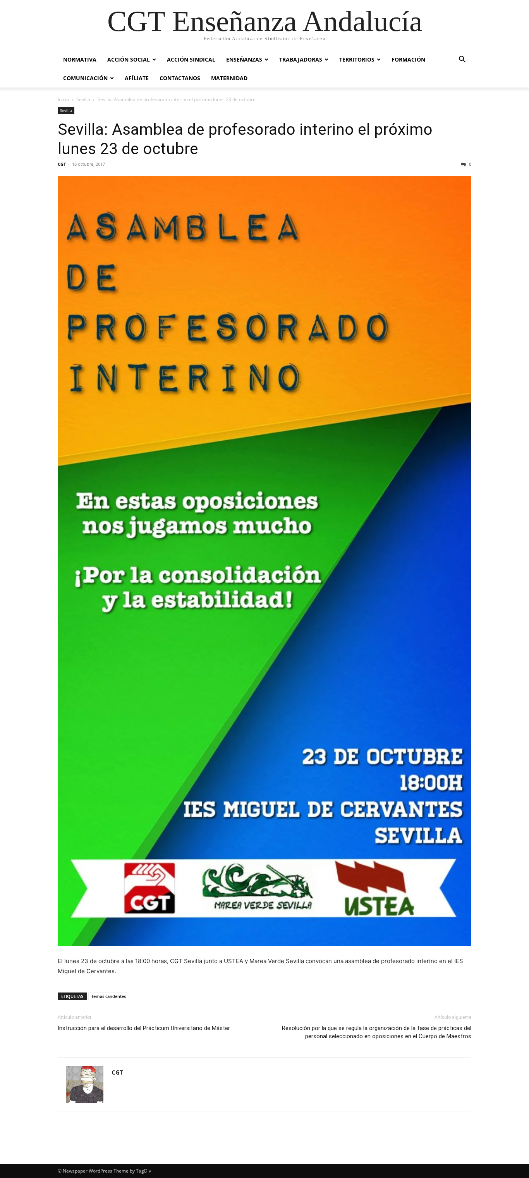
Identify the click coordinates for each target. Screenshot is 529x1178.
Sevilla (83, 99)
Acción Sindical (191, 59)
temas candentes (109, 996)
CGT (62, 164)
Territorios (356, 59)
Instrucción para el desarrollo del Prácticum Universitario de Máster (144, 1028)
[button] (462, 60)
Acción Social (128, 59)
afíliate (137, 78)
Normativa (79, 59)
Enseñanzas (244, 59)
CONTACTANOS (180, 78)
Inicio (63, 99)
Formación (408, 59)
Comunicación (85, 78)
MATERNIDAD (229, 78)
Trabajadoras (300, 59)
